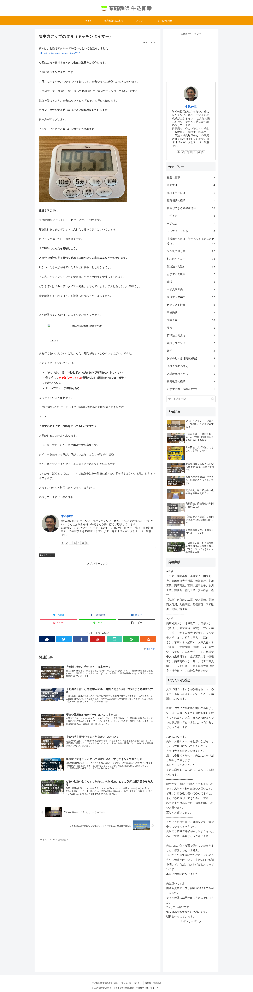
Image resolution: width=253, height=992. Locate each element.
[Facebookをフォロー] (70, 543)
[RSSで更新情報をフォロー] (87, 543)
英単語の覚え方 (191, 335)
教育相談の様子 (191, 200)
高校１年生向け (191, 192)
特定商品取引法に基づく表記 (105, 983)
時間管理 (191, 185)
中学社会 (191, 223)
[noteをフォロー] (79, 543)
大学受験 (191, 320)
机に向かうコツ (191, 258)
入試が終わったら (191, 373)
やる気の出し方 (47, 555)
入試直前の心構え (191, 366)
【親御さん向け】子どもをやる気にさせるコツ (191, 241)
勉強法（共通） (191, 266)
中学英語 (191, 215)
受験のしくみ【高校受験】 (191, 358)
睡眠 (191, 281)
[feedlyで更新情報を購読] (83, 543)
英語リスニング (191, 343)
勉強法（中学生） (191, 297)
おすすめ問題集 (191, 274)
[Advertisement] (97, 586)
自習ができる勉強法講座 (191, 208)
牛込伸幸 (67, 516)
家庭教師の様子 (191, 381)
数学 (191, 350)
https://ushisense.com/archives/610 (59, 53)
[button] (212, 399)
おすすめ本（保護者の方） (191, 389)
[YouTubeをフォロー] (75, 543)
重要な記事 (191, 177)
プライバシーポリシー (131, 983)
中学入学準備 (191, 289)
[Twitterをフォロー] (66, 543)
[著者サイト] (62, 543)
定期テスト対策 (191, 304)
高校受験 (191, 312)
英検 (191, 327)
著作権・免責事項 (153, 983)
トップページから (191, 231)
